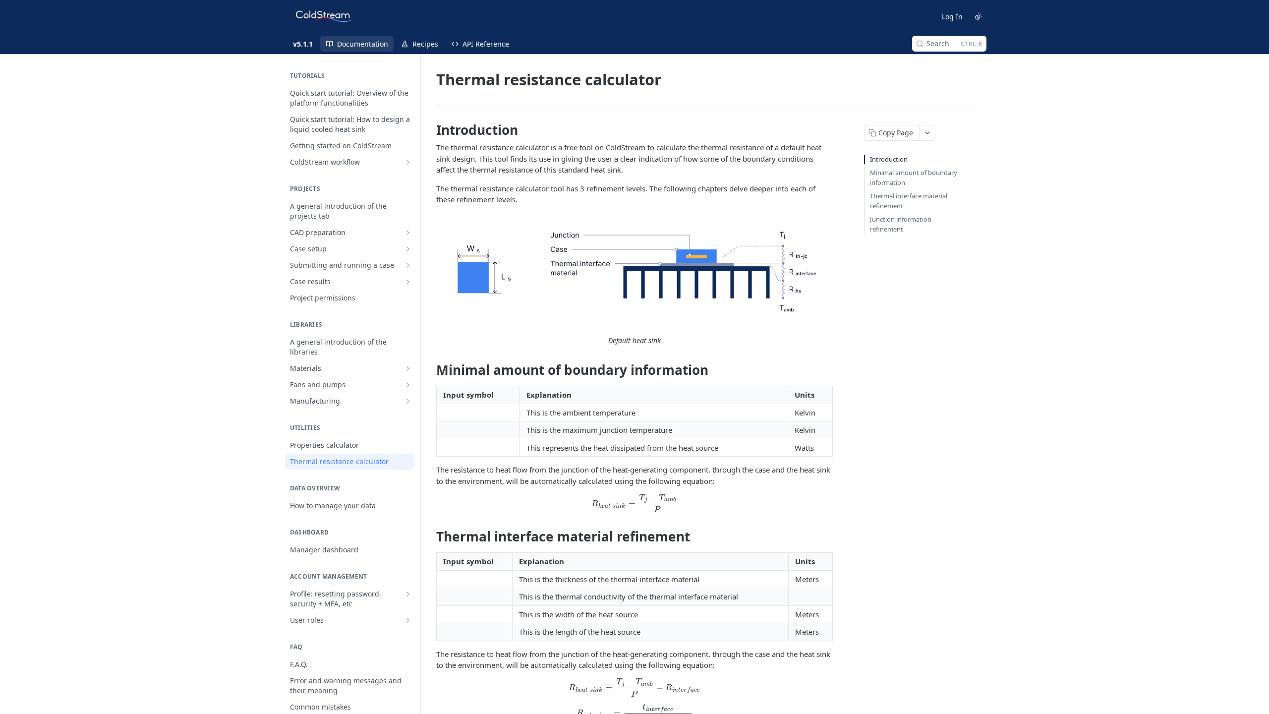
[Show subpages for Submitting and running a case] (408, 265)
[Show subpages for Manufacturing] (408, 401)
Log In (952, 16)
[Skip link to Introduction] (429, 129)
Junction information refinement (900, 224)
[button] (634, 270)
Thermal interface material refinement (908, 200)
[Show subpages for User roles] (408, 620)
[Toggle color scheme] (978, 16)
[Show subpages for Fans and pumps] (408, 385)
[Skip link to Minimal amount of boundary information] (429, 370)
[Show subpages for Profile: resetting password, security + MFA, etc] (408, 594)
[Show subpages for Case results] (408, 282)
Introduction (889, 159)
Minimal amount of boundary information (913, 177)
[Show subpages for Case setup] (408, 249)
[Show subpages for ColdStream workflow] (408, 162)
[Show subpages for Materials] (408, 368)
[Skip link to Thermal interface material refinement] (429, 537)
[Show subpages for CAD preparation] (408, 233)
